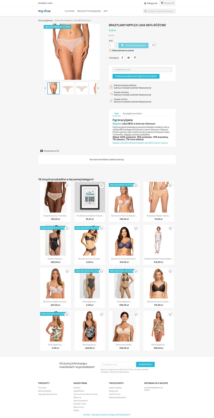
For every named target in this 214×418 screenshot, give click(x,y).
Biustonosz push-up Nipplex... (124, 216)
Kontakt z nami (45, 3)
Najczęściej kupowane (47, 394)
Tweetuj (128, 57)
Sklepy (76, 410)
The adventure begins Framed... (89, 216)
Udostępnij (122, 57)
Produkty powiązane (89, 11)
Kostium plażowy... (55, 259)
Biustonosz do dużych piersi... (124, 259)
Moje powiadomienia (117, 397)
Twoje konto (116, 383)
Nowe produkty (44, 391)
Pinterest (134, 57)
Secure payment (81, 400)
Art (106, 11)
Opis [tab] (116, 113)
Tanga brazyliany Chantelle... (55, 216)
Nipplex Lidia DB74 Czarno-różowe (152, 143)
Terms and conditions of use (86, 394)
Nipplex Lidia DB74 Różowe (124, 143)
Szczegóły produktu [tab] (132, 113)
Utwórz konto (114, 394)
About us (77, 397)
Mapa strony (79, 407)
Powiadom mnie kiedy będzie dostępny (136, 76)
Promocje (42, 388)
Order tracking (115, 388)
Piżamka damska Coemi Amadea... (158, 259)
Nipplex (117, 123)
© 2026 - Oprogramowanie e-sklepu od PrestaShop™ (107, 414)
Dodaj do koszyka (133, 45)
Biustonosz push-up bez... (158, 301)
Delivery (77, 388)
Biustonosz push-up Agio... (89, 259)
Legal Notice (79, 391)
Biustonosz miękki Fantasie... (55, 301)
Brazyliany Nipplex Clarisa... (158, 216)
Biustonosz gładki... (124, 344)
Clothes (69, 11)
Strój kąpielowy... (90, 301)
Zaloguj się (113, 391)
